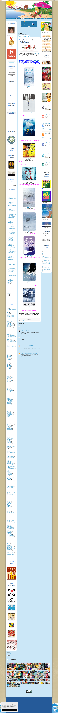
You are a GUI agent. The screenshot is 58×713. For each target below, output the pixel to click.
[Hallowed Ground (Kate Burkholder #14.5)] (19, 686)
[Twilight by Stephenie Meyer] (46, 271)
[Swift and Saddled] (38, 678)
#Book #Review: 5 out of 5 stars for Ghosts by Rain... (12, 240)
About (12, 18)
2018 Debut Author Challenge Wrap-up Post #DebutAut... (11, 212)
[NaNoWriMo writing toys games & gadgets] (46, 188)
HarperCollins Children (10, 435)
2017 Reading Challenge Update (11, 336)
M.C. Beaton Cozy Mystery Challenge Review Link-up (10, 464)
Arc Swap (8, 359)
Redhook (8, 505)
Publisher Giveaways (10, 494)
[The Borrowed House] (12, 667)
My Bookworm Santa (9, 474)
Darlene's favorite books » (48, 688)
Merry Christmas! (10, 219)
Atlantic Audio (9, 362)
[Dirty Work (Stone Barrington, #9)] (40, 678)
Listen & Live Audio (9, 461)
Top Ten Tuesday (22, 320)
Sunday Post (9, 532)
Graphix (8, 427)
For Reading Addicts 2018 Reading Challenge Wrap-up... (11, 228)
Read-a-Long (9, 501)
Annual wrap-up (9, 358)
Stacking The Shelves (10, 527)
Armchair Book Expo (9, 360)
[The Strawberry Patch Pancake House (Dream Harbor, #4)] (15, 678)
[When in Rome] (15, 683)
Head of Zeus (9, 437)
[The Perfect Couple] (15, 686)
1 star (8, 308)
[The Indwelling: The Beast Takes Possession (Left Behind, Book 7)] (36, 667)
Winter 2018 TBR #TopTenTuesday (10, 239)
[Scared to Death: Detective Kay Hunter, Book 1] (24, 667)
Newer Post (20, 370)
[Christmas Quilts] (31, 675)
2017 (8, 294)
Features (16, 18)
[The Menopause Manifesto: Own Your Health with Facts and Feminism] (26, 678)
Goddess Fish (9, 426)
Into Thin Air (29, 306)
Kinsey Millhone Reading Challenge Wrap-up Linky (10, 457)
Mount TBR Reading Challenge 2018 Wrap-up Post (12, 198)
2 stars (8, 312)
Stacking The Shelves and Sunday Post (11, 223)
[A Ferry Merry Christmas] (12, 675)
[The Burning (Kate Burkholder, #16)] (40, 664)
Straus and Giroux (9, 531)
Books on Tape (9, 391)
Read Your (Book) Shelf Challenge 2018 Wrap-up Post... (11, 197)
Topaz (8, 542)
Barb (21, 330)
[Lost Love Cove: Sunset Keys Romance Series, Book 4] (22, 664)
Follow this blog (11, 113)
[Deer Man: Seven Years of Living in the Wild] (8, 683)
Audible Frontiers (9, 365)
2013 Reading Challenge (10, 325)
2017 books (8, 334)
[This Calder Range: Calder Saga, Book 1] (28, 667)
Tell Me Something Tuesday (10, 536)
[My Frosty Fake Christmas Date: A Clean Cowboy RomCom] (35, 675)
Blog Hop (8, 378)
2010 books (8, 313)
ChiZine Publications (10, 401)
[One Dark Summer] (13, 664)
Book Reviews (31, 18)
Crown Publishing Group (10, 404)
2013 (8, 297)
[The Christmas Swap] (45, 672)
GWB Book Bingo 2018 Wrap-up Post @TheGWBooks (12, 235)
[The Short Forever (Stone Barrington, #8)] (15, 680)
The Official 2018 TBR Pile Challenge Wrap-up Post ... (11, 216)
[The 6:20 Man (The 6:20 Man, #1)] (45, 664)
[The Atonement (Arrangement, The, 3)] (35, 678)
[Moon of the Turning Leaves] (29, 678)
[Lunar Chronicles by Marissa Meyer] (46, 264)
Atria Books (8, 363)
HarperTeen (8, 436)
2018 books (8, 339)
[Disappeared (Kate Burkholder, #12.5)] (35, 683)
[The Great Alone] (10, 683)
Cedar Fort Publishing (10, 397)
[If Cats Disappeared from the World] (40, 683)
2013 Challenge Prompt (10, 323)
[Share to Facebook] (29, 319)
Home (8, 18)
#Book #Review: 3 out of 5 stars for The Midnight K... (12, 252)
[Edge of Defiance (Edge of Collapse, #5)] (19, 683)
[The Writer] (29, 675)
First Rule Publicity (9, 417)
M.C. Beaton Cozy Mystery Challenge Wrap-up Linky (10, 466)
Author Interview (9, 369)
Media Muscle (9, 471)
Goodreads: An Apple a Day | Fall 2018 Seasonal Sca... (11, 224)
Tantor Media (9, 533)
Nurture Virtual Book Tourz (10, 480)
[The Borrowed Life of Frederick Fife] (26, 683)
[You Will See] (49, 667)
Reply (21, 334)
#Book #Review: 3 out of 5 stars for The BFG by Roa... (12, 271)
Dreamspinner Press (9, 409)
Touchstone (8, 543)
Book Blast (8, 381)
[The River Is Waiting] (44, 664)
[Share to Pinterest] (30, 319)
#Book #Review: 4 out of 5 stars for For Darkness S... (12, 249)
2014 (8, 296)
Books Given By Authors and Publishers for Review (10, 390)
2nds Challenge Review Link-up (11, 344)
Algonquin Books (9, 356)
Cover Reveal (9, 403)
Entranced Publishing (10, 414)
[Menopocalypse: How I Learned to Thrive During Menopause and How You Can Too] (38, 683)
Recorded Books (9, 503)
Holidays (8, 440)
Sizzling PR (8, 519)
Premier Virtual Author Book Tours (11, 492)
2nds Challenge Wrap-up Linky (11, 346)
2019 (8, 193)
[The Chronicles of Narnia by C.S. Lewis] (46, 258)
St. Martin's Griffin (9, 525)
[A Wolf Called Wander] (38, 664)
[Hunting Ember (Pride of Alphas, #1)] (26, 667)
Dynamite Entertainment (10, 410)
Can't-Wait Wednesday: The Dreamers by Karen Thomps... (12, 251)
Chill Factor (29, 86)
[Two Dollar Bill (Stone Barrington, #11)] (42, 667)
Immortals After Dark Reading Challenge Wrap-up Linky (11, 446)
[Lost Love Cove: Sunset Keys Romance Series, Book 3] (24, 664)
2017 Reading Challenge (10, 335)
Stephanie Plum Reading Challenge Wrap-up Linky (10, 530)
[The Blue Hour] (36, 683)
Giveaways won (9, 425)
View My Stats (9, 653)
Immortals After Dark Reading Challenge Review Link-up (11, 444)
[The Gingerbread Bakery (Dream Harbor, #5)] (36, 664)
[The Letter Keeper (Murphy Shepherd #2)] (28, 678)
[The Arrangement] (38, 680)
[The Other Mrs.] (29, 683)
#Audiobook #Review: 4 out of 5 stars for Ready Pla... (12, 256)
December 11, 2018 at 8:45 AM (26, 330)
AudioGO (8, 368)
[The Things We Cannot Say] (24, 683)
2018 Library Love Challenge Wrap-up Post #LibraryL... (11, 202)
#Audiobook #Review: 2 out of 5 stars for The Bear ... (12, 237)
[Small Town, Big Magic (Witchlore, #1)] (28, 683)
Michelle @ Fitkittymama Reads (25, 353)
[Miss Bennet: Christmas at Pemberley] (47, 675)
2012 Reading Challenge (10, 321)
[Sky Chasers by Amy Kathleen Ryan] (46, 270)
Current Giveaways (23, 18)
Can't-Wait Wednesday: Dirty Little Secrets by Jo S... (11, 233)
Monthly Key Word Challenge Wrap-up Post (11, 209)
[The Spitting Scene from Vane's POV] (42, 664)
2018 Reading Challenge (10, 340)
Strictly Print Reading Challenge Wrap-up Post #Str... (12, 205)
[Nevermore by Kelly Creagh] (46, 267)
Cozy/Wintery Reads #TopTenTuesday (10, 277)
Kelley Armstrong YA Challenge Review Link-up (11, 451)
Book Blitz (8, 382)
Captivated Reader (23, 345)
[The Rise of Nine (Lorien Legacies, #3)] (13, 686)
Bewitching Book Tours (10, 375)
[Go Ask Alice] (10, 664)
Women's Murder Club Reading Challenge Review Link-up (11, 552)
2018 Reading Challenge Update (11, 341)
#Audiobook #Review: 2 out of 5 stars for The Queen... (12, 270)
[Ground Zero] (47, 664)
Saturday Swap (9, 508)
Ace (7, 354)
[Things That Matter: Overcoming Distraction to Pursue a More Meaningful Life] (44, 678)
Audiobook (8, 367)
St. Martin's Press (9, 526)
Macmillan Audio (9, 467)
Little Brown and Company (10, 463)
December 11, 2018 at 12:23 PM (30, 345)
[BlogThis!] (28, 319)
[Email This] (27, 319)
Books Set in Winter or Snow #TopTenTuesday (11, 254)
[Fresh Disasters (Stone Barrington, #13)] (17, 667)
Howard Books (9, 441)
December (9, 195)
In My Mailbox (9, 447)
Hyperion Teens (9, 442)
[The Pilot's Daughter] (17, 664)
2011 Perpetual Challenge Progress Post (10, 316)
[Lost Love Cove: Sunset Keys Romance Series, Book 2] (19, 664)
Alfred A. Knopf (9, 355)
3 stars (8, 347)
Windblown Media (9, 550)
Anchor (8, 357)
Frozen (29, 136)
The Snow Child (29, 112)
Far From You (29, 281)
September (9, 284)
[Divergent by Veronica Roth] (46, 260)
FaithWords (8, 415)
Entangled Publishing (10, 413)
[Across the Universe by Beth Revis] (46, 251)
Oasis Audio (8, 481)
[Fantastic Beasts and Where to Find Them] (42, 678)
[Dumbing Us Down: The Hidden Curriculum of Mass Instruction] (17, 675)
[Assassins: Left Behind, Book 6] (47, 667)
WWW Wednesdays (9, 556)
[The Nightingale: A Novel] (22, 675)
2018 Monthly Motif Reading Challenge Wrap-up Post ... (11, 232)
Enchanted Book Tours (10, 412)
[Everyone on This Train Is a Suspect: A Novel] (47, 678)
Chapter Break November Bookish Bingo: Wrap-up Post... (11, 264)
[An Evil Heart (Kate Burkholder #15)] (22, 678)
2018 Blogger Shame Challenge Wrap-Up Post (12, 200)
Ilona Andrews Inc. (9, 443)
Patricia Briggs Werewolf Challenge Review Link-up (10, 486)
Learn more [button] (4, 707)
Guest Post (8, 430)
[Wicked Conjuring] (13, 667)
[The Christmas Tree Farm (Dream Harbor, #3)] (22, 683)
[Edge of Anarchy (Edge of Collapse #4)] (17, 686)
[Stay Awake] (31, 664)
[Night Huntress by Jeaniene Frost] (46, 268)
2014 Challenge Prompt (10, 327)
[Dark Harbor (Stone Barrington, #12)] (35, 667)
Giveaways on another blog (10, 424)
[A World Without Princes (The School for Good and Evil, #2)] (45, 678)
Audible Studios (9, 366)
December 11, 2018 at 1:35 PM (33, 353)
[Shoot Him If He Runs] (35, 664)
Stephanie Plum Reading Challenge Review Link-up (10, 528)
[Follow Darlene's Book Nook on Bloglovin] (11, 61)
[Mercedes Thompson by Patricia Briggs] (46, 266)
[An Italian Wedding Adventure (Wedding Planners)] (15, 667)
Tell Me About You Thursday (10, 535)
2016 (8, 295)
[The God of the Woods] (13, 678)
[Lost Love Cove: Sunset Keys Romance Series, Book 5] (21, 664)
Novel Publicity (9, 479)
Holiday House (9, 439)
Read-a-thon (9, 502)
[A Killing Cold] (12, 683)
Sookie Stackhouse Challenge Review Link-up (11, 521)
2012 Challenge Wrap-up (10, 320)
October (9, 283)
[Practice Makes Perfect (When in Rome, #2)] (31, 678)
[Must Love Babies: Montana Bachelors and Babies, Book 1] (22, 667)
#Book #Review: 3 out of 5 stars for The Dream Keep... (12, 230)
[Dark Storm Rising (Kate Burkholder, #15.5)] (17, 678)
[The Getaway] (15, 664)
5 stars (8, 353)
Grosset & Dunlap (9, 428)
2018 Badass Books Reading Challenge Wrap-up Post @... (12, 210)
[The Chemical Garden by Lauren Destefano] (46, 256)
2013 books (8, 322)
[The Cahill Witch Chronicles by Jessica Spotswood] (46, 254)
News (8, 475)
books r (8, 392)
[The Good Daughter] (49, 678)
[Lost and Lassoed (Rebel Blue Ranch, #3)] (31, 667)
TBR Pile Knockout (9, 534)
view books (50, 120)
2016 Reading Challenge (10, 333)
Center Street (9, 398)
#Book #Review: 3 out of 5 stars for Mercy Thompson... (12, 226)
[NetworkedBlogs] (11, 112)
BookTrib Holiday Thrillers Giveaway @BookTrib (11, 246)
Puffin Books (8, 495)
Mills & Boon (8, 472)
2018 (8, 194)
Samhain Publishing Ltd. (10, 507)
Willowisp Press (9, 549)
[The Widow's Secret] (45, 667)
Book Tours (46, 18)
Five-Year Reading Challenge (11, 418)
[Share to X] (29, 319)
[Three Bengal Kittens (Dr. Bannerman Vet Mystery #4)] (29, 664)
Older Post (38, 370)
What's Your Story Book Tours (11, 548)
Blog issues (8, 379)
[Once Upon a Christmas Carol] (44, 675)
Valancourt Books (9, 544)
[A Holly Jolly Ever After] (15, 675)
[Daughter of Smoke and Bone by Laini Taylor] (46, 259)
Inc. (7, 448)
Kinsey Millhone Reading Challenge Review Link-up (10, 456)
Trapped (29, 231)
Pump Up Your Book (9, 496)
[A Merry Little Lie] (8, 675)
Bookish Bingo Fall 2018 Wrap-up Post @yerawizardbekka (12, 262)
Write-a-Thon (9, 555)
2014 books (8, 326)
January (9, 293)
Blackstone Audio (9, 377)
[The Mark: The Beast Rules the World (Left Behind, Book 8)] (33, 667)
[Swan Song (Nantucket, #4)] (8, 686)
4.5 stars (8, 352)
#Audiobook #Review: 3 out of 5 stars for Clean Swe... (12, 247)
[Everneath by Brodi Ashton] (46, 261)
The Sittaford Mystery (29, 255)
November (9, 282)
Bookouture (8, 388)
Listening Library (9, 462)
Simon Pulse (9, 518)
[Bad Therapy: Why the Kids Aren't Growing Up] (42, 683)
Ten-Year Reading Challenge (11, 537)
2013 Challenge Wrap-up (10, 324)
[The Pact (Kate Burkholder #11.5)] (45, 683)
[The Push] (21, 678)
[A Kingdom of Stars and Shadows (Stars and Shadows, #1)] (8, 667)
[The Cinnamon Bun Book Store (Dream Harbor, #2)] (44, 683)
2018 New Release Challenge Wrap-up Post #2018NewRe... (12, 214)
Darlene (46, 115)
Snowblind (29, 207)
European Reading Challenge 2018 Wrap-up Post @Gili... (11, 207)
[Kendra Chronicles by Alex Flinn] (46, 262)
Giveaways (8, 423)
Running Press (9, 506)
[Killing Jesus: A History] (24, 678)
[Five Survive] (47, 683)
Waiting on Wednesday (10, 546)
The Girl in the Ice (29, 181)
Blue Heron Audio (9, 380)
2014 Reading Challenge (46, 142)
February (9, 292)
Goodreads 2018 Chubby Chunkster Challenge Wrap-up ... (12, 218)
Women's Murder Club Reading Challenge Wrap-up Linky (11, 554)
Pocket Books (9, 491)
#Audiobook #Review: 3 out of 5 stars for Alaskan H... (12, 273)
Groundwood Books (9, 429)
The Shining (29, 158)
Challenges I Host (38, 18)
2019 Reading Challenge (46, 105)
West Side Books (9, 547)
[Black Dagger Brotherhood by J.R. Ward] (46, 253)
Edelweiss (8, 411)
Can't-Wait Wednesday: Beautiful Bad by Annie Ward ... (12, 275)
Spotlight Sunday (9, 524)
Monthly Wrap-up (9, 473)
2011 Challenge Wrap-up (10, 315)
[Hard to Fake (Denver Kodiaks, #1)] (19, 667)
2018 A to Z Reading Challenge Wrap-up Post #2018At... (12, 266)
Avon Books (8, 370)
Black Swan (8, 376)
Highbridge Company (10, 438)
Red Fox (8, 504)
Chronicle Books (9, 402)
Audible (8, 364)
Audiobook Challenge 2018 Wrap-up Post (11, 204)
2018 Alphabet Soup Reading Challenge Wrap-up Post (11, 268)
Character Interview (9, 400)
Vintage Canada (9, 545)
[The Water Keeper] (36, 678)
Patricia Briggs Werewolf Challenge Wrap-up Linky (10, 487)
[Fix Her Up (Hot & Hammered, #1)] (33, 678)
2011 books (8, 314)
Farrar (8, 416)
